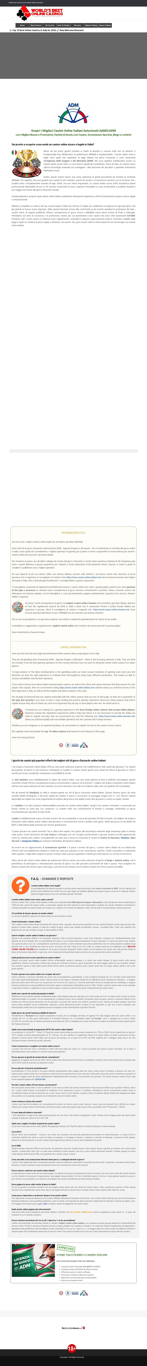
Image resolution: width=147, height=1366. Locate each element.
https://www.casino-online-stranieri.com (111, 609)
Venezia (125, 838)
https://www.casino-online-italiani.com (83, 577)
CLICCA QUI (40, 1079)
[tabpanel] (74, 179)
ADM (89, 1267)
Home (22, 25)
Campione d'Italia (30, 841)
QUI (45, 1204)
